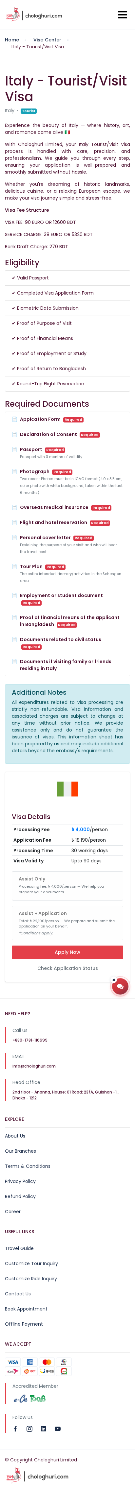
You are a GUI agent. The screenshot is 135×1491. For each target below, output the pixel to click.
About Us (15, 1136)
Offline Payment (24, 1324)
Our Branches (20, 1151)
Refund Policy (20, 1196)
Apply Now (67, 952)
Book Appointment (26, 1309)
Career (13, 1211)
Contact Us (18, 1293)
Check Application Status (67, 968)
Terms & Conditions (27, 1166)
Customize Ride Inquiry (31, 1278)
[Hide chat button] (113, 979)
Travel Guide (19, 1248)
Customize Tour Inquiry (31, 1263)
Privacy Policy (20, 1181)
